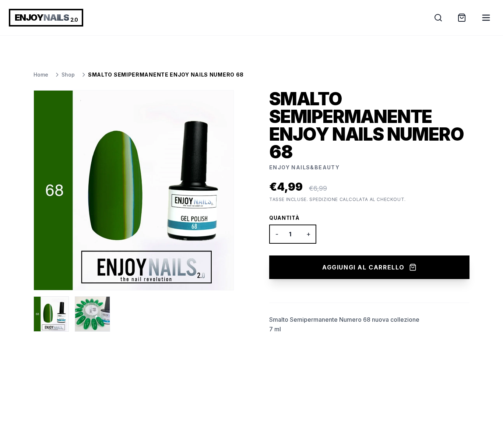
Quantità (284, 218)
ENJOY (46, 17)
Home (41, 74)
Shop (68, 74)
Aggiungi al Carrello (363, 267)
